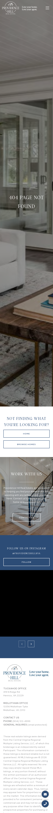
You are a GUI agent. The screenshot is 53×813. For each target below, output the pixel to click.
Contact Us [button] (26, 517)
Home (26, 433)
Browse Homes (26, 444)
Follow (26, 562)
